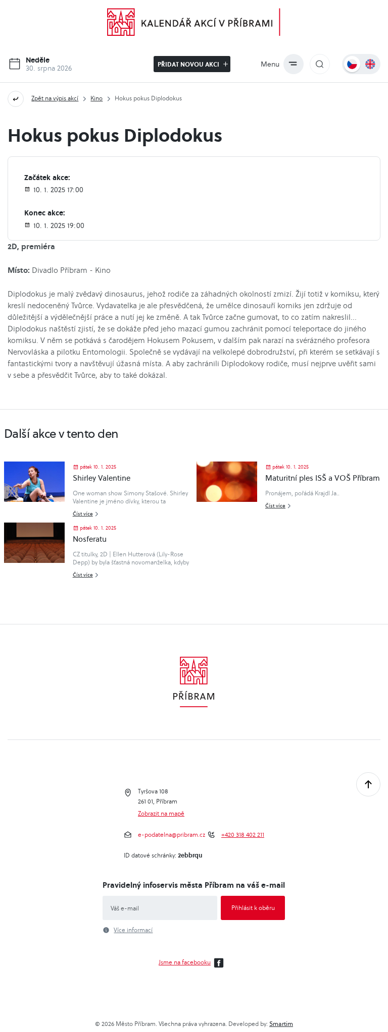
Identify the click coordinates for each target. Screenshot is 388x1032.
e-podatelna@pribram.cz (171, 835)
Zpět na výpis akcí (54, 98)
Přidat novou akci (189, 64)
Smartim (281, 1023)
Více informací (133, 930)
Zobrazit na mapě (161, 814)
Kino (96, 98)
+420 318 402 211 (242, 835)
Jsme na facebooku (185, 962)
